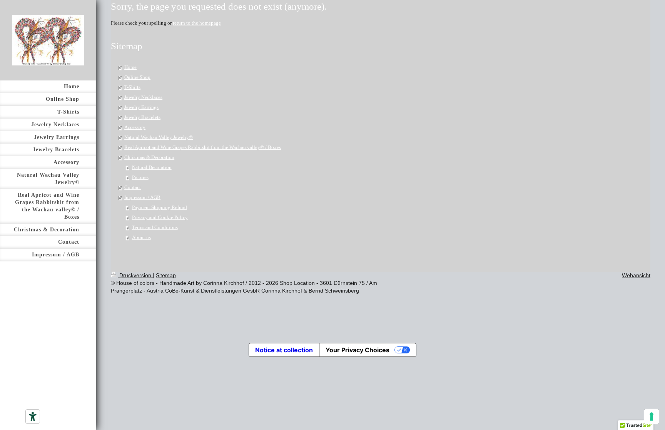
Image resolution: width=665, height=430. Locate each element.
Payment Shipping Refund (159, 207)
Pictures (140, 177)
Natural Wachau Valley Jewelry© (158, 137)
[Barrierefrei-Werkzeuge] (32, 416)
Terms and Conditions (155, 227)
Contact (132, 187)
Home (130, 67)
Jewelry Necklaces (143, 97)
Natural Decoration (152, 167)
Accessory (134, 127)
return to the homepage (197, 23)
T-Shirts (132, 87)
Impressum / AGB (142, 197)
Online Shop (137, 77)
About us (141, 237)
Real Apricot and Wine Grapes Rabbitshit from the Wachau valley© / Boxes (202, 147)
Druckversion (135, 275)
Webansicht (636, 275)
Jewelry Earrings (141, 107)
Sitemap (166, 275)
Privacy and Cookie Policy (160, 217)
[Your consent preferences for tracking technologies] (651, 416)
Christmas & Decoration (149, 157)
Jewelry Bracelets (142, 117)
